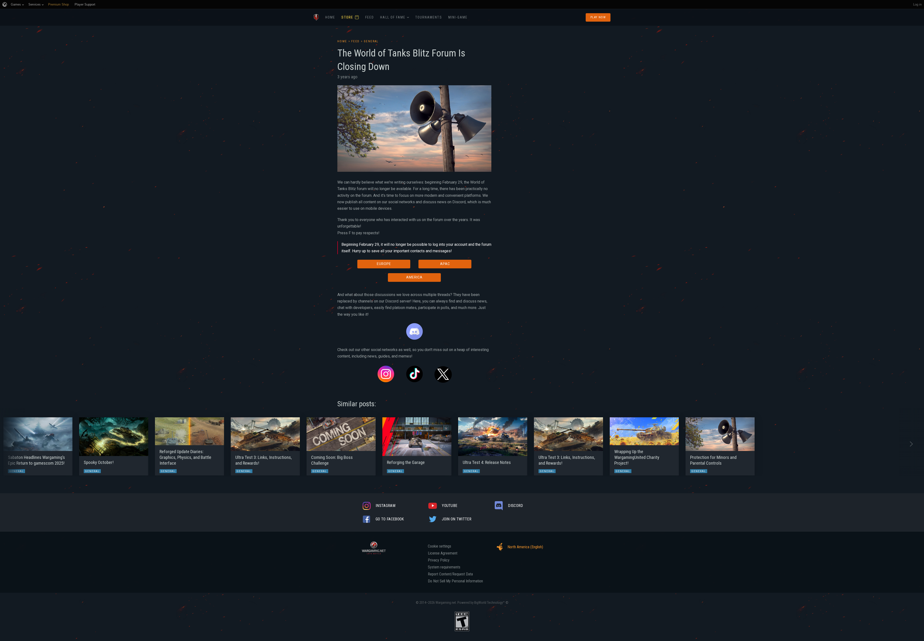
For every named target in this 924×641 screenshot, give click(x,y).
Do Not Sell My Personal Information (455, 581)
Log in (917, 4)
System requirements (444, 567)
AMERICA (414, 277)
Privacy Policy (438, 560)
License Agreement (442, 553)
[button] (12, 444)
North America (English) (525, 547)
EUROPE (384, 264)
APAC (445, 264)
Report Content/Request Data (450, 574)
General (371, 41)
